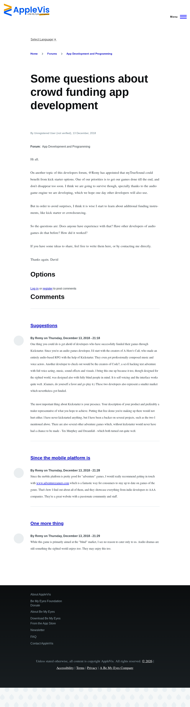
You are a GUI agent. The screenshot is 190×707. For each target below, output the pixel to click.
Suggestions (43, 325)
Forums (52, 53)
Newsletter (37, 630)
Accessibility (65, 667)
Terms (80, 667)
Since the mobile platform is (60, 457)
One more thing (47, 523)
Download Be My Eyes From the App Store (45, 621)
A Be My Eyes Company (116, 667)
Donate (35, 605)
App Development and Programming (89, 53)
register (48, 288)
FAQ (33, 636)
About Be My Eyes (42, 611)
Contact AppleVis (41, 643)
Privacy (92, 667)
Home (34, 53)
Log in (34, 288)
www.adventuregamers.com (52, 483)
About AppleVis (40, 594)
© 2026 (147, 661)
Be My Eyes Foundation (46, 601)
